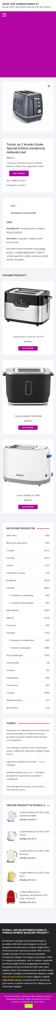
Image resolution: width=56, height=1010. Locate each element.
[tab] (13, 205)
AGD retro (12, 535)
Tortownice (12, 685)
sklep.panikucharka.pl (13, 976)
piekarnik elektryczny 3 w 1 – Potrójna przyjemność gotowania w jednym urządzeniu (25, 775)
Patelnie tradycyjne (21, 647)
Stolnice (11, 670)
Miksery (10, 617)
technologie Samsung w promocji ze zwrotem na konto (25, 788)
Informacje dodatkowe (23, 213)
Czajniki (10, 550)
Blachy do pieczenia (17, 542)
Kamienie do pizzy (16, 572)
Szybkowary (13, 677)
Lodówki (11, 587)
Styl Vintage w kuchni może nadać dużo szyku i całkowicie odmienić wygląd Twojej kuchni (28, 751)
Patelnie (11, 632)
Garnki (10, 565)
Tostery (22, 185)
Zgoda (28, 1006)
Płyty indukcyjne (15, 655)
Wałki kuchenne (14, 700)
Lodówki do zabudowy (22, 595)
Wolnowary (12, 707)
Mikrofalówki (13, 610)
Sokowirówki (13, 662)
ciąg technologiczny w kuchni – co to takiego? (25, 763)
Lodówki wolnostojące (22, 602)
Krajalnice (11, 580)
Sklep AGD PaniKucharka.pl (20, 4)
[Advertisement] (28, 48)
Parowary (11, 625)
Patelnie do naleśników (22, 640)
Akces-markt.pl (14, 232)
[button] (49, 86)
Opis (13, 206)
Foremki (10, 557)
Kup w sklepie (19, 173)
